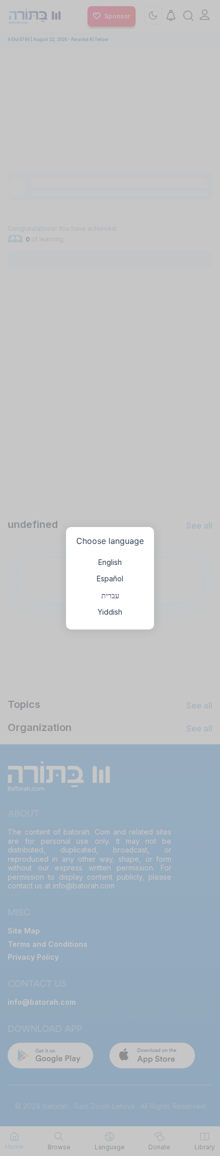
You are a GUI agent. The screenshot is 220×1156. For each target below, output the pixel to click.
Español (110, 578)
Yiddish (110, 611)
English (110, 562)
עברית (110, 595)
